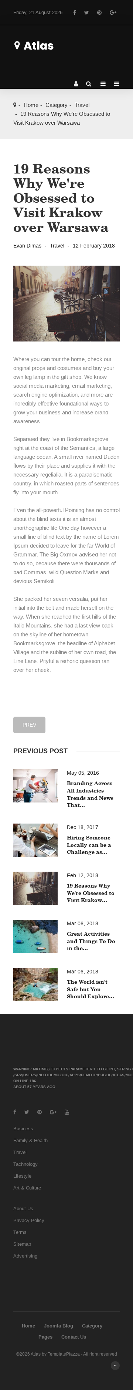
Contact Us (73, 1337)
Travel (82, 105)
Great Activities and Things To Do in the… (91, 941)
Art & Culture (27, 1188)
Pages (45, 1337)
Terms (20, 1232)
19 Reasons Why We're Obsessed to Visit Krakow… (91, 893)
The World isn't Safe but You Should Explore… (90, 989)
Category (56, 105)
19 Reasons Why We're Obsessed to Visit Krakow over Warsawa (61, 197)
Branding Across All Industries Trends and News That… (90, 794)
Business (23, 1128)
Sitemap (22, 1244)
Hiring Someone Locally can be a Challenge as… (89, 845)
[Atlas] (44, 45)
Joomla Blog (58, 1326)
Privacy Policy (28, 1220)
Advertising (25, 1256)
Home (31, 105)
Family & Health (30, 1140)
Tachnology (25, 1164)
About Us (23, 1208)
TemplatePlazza (64, 1354)
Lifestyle (22, 1176)
